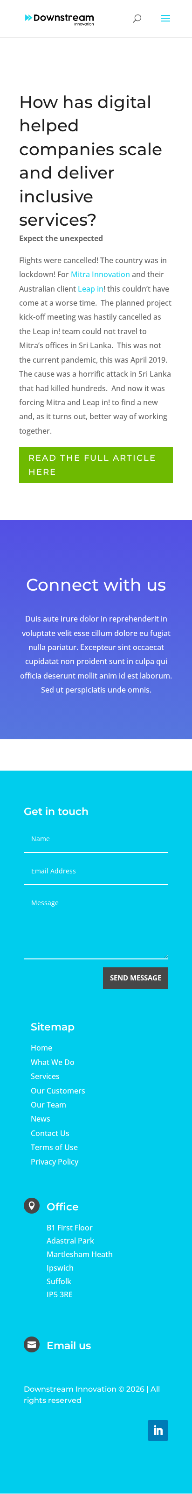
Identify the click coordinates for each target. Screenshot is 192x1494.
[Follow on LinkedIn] (158, 1430)
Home (41, 1048)
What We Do (53, 1062)
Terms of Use (54, 1147)
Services (45, 1076)
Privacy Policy (54, 1162)
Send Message (135, 977)
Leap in (90, 289)
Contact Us (50, 1133)
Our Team (48, 1105)
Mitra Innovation (100, 274)
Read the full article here (92, 465)
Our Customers (58, 1091)
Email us (69, 1345)
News (40, 1119)
